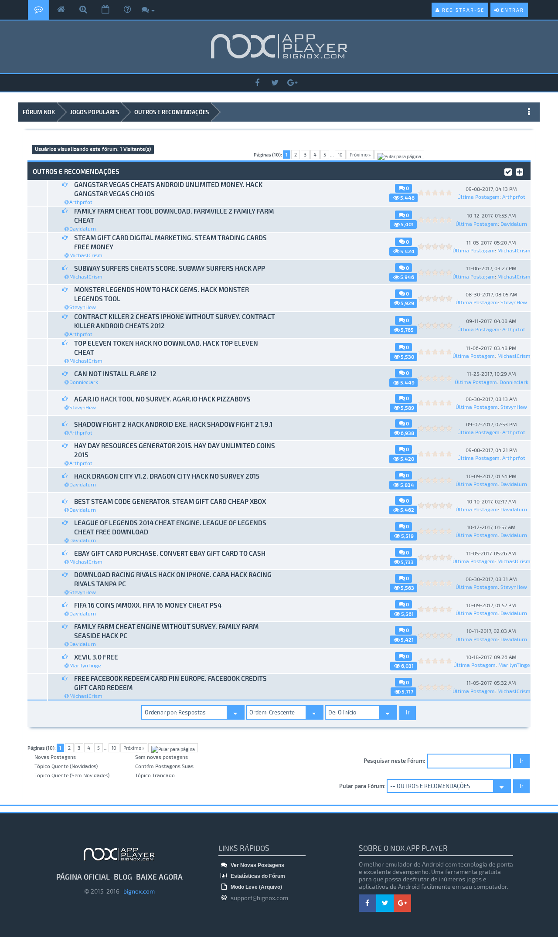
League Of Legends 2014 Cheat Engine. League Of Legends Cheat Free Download (170, 527)
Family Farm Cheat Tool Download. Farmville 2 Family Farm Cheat (174, 215)
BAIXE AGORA (159, 876)
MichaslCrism (85, 255)
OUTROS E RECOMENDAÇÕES (171, 112)
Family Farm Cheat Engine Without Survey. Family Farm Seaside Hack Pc (166, 630)
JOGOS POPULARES (94, 112)
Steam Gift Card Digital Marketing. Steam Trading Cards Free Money (170, 242)
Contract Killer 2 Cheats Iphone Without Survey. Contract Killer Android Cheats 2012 (174, 321)
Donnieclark (83, 382)
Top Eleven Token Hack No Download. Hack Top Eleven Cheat (166, 347)
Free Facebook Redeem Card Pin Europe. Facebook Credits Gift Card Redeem (170, 682)
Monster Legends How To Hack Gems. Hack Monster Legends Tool (161, 294)
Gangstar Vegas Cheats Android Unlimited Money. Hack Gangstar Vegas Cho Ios (168, 188)
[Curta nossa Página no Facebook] (257, 83)
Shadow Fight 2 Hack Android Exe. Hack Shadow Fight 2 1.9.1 (173, 424)
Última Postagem (478, 197)
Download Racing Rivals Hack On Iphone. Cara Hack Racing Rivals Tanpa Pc (173, 579)
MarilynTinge (85, 665)
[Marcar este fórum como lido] (508, 171)
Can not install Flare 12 (115, 373)
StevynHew (82, 307)
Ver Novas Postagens (256, 865)
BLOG (123, 876)
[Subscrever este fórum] (519, 171)
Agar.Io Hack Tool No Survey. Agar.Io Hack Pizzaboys (162, 399)
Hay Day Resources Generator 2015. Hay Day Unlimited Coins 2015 (174, 450)
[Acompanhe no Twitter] (274, 83)
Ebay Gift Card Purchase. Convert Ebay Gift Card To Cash (169, 553)
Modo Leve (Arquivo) (255, 887)
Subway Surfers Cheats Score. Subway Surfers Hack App (169, 268)
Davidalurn (82, 228)
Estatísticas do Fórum (257, 876)
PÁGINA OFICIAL (83, 876)
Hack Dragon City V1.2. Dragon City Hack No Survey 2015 (166, 476)
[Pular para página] (399, 154)
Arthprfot (80, 202)
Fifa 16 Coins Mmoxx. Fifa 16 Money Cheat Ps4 (147, 605)
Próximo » (360, 154)
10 (340, 154)
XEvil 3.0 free (96, 657)
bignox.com (137, 891)
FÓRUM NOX (39, 112)
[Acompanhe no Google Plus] (292, 83)
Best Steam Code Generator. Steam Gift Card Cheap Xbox (170, 501)
